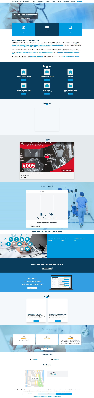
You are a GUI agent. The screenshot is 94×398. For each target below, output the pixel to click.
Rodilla (62, 240)
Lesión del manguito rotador (54, 238)
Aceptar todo (63, 393)
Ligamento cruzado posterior (67, 236)
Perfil (34, 1)
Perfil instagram (35, 359)
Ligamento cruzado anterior (54, 236)
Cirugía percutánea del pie (79, 238)
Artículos (59, 1)
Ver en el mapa (35, 378)
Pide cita (79, 1)
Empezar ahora (32, 288)
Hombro (50, 240)
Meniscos (76, 236)
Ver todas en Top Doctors (47, 348)
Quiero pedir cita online (47, 268)
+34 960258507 (53, 374)
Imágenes (48, 1)
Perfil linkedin (56, 359)
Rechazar (30, 393)
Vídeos (53, 1)
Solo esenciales (47, 393)
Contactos (73, 1)
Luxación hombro (64, 238)
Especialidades (40, 1)
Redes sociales (66, 1)
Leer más (24, 80)
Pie (75, 240)
